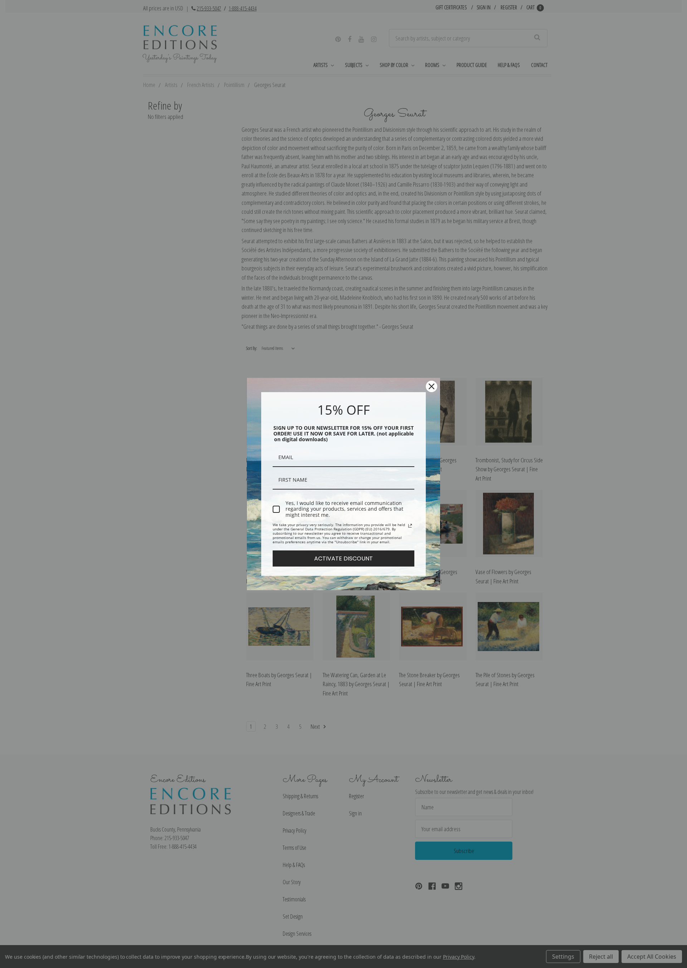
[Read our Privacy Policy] (410, 525)
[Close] (431, 386)
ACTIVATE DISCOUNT (343, 558)
